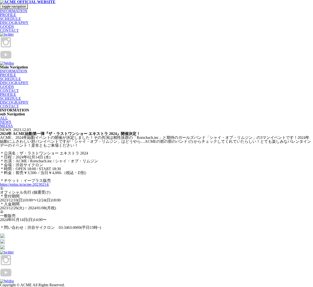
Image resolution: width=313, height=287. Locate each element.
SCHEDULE (10, 19)
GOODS (7, 26)
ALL (4, 118)
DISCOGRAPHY (14, 23)
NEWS (5, 122)
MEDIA (6, 126)
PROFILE (8, 15)
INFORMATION (13, 11)
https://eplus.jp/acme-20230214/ (24, 184)
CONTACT (9, 30)
